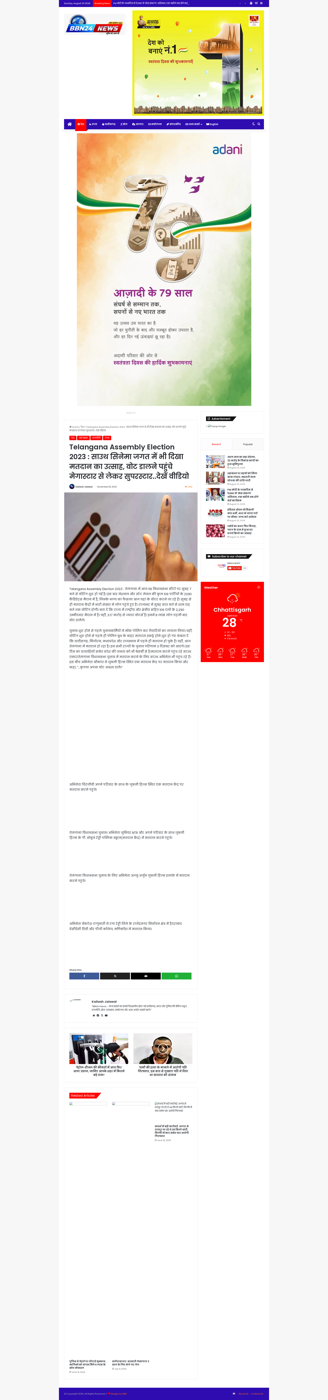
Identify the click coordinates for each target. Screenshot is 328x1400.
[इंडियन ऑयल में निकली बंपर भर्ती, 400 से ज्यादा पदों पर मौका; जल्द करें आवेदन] (215, 514)
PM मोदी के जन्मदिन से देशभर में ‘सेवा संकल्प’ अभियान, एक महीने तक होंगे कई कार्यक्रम (154, 3)
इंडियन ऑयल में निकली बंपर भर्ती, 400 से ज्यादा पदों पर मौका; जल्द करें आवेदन (242, 513)
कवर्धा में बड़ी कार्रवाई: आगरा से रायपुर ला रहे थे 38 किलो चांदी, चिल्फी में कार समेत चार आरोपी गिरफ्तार (172, 1131)
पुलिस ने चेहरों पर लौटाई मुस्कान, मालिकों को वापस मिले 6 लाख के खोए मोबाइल (87, 1365)
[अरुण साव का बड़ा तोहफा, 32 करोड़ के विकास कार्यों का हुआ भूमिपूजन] (215, 461)
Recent (216, 444)
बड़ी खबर (83, 438)
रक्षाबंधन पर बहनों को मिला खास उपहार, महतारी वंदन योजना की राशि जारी (242, 477)
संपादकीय (175, 124)
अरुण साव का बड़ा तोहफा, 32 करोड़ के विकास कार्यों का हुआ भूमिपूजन (243, 460)
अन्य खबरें (194, 124)
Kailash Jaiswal (84, 486)
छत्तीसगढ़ (109, 124)
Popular (248, 444)
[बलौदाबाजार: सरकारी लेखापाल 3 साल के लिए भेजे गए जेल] (131, 1230)
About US (243, 1393)
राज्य (94, 124)
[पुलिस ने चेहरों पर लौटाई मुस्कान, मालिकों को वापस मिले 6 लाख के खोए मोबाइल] (88, 1230)
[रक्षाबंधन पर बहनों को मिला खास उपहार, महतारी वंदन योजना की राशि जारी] (215, 478)
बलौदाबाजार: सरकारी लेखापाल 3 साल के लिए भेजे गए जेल (130, 1363)
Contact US (257, 1393)
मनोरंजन (156, 124)
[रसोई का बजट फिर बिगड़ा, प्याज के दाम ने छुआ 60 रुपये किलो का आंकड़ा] (215, 530)
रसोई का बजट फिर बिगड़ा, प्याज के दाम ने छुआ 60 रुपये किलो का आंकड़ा (241, 529)
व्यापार (139, 124)
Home (75, 427)
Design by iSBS (119, 1393)
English (213, 124)
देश (82, 124)
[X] (102, 1015)
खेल (124, 124)
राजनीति (96, 438)
